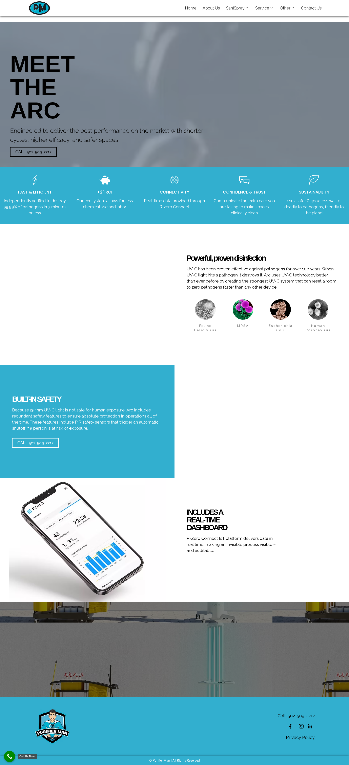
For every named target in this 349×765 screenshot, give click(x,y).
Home (191, 8)
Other (285, 8)
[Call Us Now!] (9, 756)
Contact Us (311, 8)
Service (262, 8)
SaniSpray (235, 8)
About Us (211, 8)
